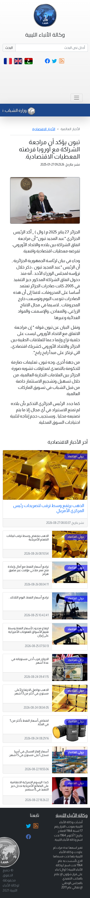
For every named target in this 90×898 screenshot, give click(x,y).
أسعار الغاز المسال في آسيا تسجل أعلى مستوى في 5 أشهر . (28, 753)
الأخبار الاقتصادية (43, 129)
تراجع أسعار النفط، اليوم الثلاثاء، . (29, 597)
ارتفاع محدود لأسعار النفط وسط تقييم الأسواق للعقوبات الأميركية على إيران (28, 632)
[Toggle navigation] (76, 98)
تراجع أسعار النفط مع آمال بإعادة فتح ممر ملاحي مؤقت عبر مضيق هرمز (28, 570)
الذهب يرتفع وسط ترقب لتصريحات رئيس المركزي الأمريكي (48, 508)
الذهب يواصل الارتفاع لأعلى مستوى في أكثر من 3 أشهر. (31, 691)
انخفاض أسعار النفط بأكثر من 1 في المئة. (29, 722)
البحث (9, 48)
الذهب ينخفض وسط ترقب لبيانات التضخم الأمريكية (27, 537)
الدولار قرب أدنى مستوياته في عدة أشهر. (30, 660)
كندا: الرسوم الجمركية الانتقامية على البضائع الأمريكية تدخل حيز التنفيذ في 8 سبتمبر (29, 786)
